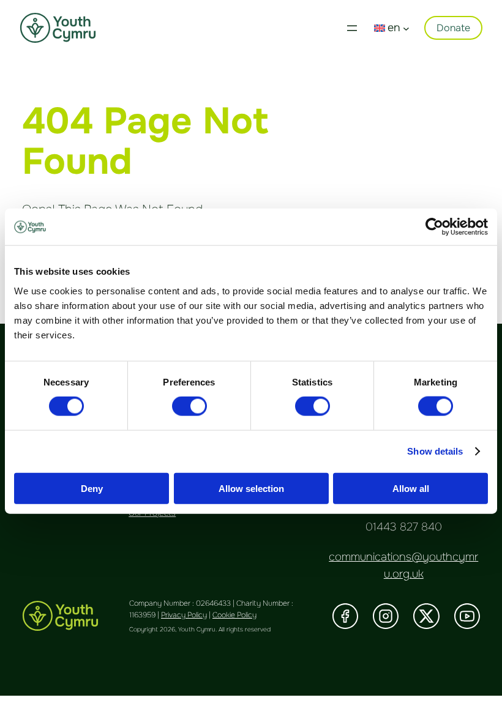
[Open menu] (352, 28)
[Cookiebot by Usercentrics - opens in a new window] (434, 227)
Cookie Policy (234, 615)
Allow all (410, 488)
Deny (92, 488)
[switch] (189, 406)
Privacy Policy (184, 615)
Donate (453, 27)
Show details (435, 451)
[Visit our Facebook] (345, 616)
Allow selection (251, 488)
